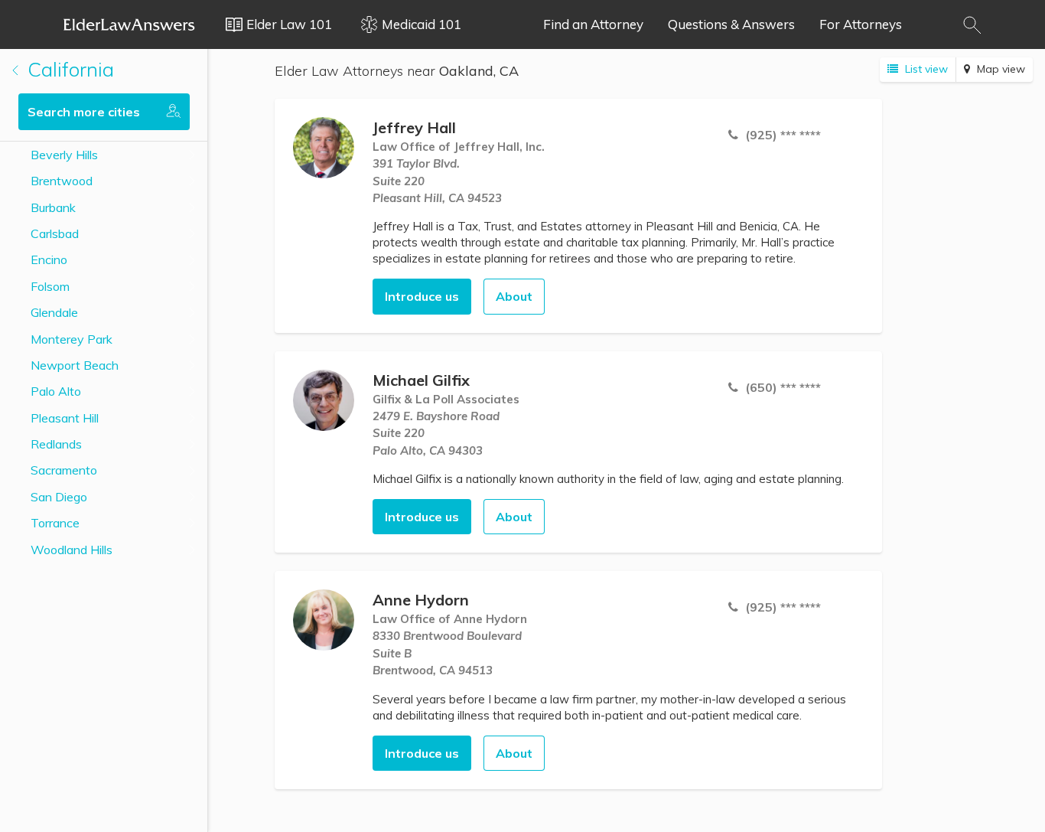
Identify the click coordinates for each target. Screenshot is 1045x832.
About (514, 296)
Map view (999, 69)
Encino (49, 259)
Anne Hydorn (421, 599)
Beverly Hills (64, 154)
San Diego (59, 496)
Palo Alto (56, 391)
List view (925, 69)
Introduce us (422, 296)
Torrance (55, 522)
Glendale (54, 312)
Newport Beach (75, 365)
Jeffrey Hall (414, 127)
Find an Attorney (593, 24)
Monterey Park (71, 339)
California (68, 69)
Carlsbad (55, 233)
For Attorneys (860, 24)
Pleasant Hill (65, 418)
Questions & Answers (731, 24)
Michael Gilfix (421, 380)
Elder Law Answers (129, 24)
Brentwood (62, 180)
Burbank (53, 207)
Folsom (50, 286)
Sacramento (64, 470)
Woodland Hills (71, 549)
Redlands (56, 444)
